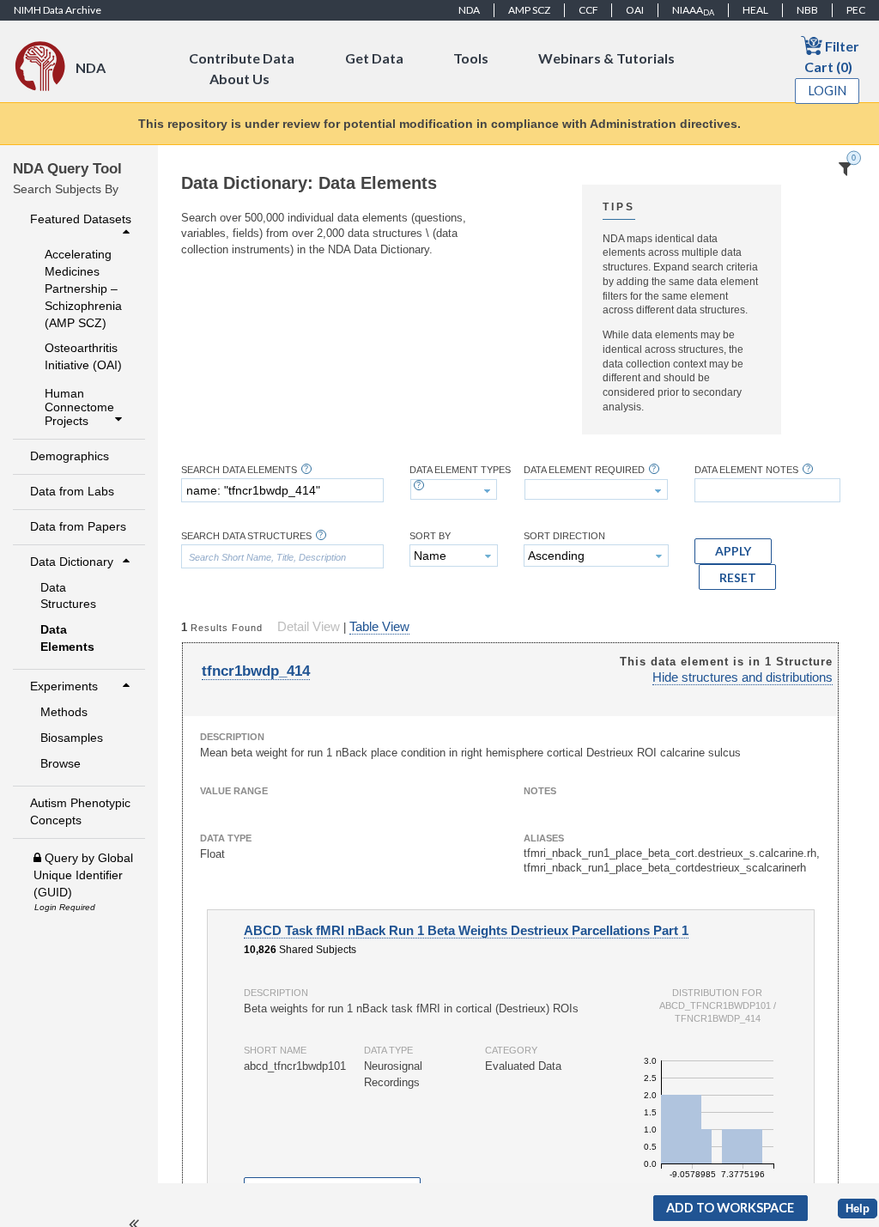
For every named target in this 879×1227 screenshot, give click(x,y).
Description (232, 737)
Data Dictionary (71, 561)
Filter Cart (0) (831, 56)
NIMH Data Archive (57, 9)
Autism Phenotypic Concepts (80, 811)
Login (827, 90)
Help (858, 1208)
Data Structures (68, 595)
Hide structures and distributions (742, 677)
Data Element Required (584, 470)
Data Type (226, 838)
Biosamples (71, 737)
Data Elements (67, 638)
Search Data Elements (239, 470)
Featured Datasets (80, 219)
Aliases (544, 838)
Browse (60, 763)
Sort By (430, 536)
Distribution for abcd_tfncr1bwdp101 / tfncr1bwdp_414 (717, 1005)
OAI (635, 9)
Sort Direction (564, 536)
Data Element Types (460, 470)
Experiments (64, 686)
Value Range (234, 791)
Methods (64, 712)
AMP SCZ (529, 9)
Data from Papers (78, 526)
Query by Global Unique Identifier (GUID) (83, 875)
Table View (379, 627)
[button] (733, 551)
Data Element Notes (746, 470)
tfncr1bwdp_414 (256, 671)
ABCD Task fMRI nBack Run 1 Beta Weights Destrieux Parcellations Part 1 (466, 931)
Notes (540, 791)
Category (511, 1050)
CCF (588, 9)
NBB (807, 9)
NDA (469, 9)
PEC (855, 9)
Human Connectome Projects (79, 406)
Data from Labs (72, 491)
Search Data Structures (246, 536)
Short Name (275, 1050)
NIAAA (693, 10)
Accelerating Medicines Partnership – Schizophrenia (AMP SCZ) (83, 288)
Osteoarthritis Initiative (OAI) (83, 356)
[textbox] (282, 490)
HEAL (755, 9)
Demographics (69, 456)
